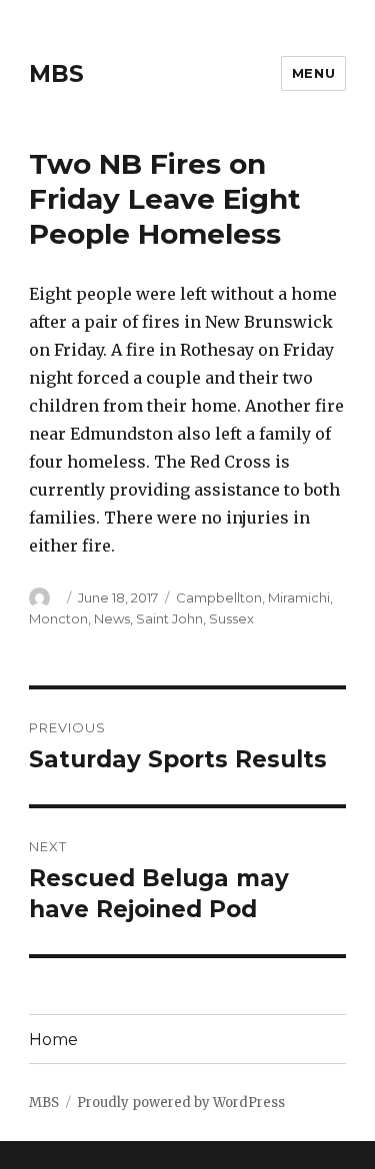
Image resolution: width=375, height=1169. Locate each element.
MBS (56, 74)
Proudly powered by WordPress (181, 1102)
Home (53, 1039)
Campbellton (219, 597)
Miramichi (299, 597)
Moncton (58, 618)
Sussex (231, 618)
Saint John (169, 618)
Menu (313, 73)
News (112, 618)
